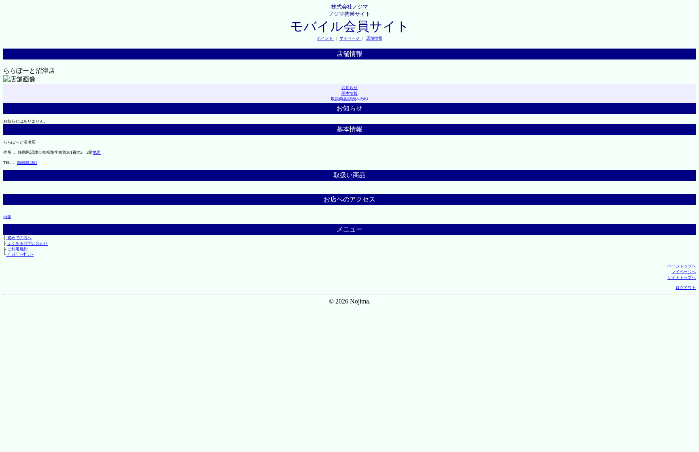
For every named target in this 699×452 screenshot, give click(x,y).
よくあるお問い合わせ (27, 243)
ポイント (325, 38)
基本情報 (349, 93)
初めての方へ (19, 238)
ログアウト (686, 287)
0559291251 (27, 162)
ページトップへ (681, 266)
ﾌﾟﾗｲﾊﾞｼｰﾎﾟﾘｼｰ (20, 254)
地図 (97, 152)
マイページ (350, 38)
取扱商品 (339, 99)
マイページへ (683, 272)
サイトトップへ (681, 277)
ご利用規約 (17, 249)
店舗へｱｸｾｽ (358, 99)
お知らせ (349, 87)
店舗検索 (374, 38)
